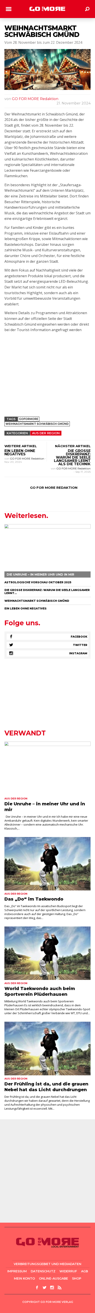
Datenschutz (43, 1271)
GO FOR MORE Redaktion (35, 99)
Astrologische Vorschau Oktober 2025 (37, 582)
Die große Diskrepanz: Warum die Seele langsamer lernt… (47, 591)
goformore (28, 419)
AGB (84, 1271)
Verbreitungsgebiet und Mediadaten (47, 1264)
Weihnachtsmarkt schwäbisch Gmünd (37, 423)
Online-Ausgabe (53, 1278)
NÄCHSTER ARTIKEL (73, 446)
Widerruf (68, 1271)
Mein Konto (24, 1278)
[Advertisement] (47, 381)
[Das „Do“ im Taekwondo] (47, 863)
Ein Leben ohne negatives (19, 452)
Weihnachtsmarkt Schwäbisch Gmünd (36, 600)
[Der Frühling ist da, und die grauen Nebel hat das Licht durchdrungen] (47, 1048)
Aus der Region (46, 433)
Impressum (17, 1271)
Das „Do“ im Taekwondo (33, 899)
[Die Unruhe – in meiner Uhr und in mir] (47, 551)
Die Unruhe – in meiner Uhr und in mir (40, 574)
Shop (76, 1278)
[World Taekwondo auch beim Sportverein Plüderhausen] (47, 953)
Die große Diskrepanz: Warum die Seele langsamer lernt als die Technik (72, 457)
